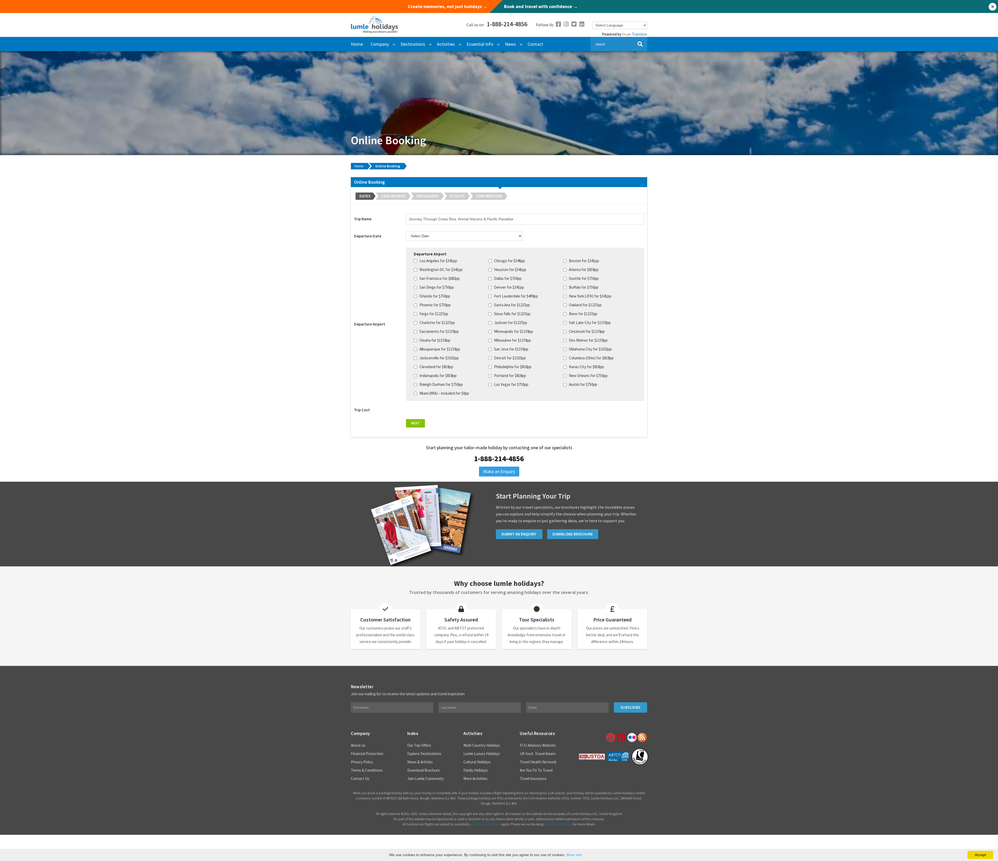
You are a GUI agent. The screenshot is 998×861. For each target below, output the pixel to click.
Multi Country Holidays (481, 745)
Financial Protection (367, 753)
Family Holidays (475, 770)
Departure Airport (369, 324)
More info (574, 855)
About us (358, 745)
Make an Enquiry (499, 471)
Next (415, 423)
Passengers (428, 196)
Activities (446, 44)
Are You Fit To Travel (536, 770)
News (510, 44)
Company (380, 44)
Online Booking (387, 166)
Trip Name (362, 218)
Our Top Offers (419, 745)
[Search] (640, 44)
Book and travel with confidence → (541, 6)
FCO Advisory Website (538, 745)
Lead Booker (393, 196)
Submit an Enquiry (519, 534)
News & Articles (420, 761)
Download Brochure (423, 770)
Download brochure (573, 534)
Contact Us (360, 778)
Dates (364, 196)
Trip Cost (362, 409)
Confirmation (489, 196)
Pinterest (621, 737)
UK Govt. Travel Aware (538, 753)
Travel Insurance (533, 778)
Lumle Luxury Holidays (481, 753)
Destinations (412, 44)
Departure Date (367, 236)
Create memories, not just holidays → (448, 6)
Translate (639, 34)
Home (357, 44)
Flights (457, 196)
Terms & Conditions (367, 770)
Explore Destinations (424, 753)
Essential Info (480, 44)
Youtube (610, 737)
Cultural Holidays (477, 761)
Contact (535, 44)
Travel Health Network (538, 761)
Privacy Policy (362, 761)
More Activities (475, 778)
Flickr (631, 737)
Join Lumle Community (425, 778)
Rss (642, 737)
